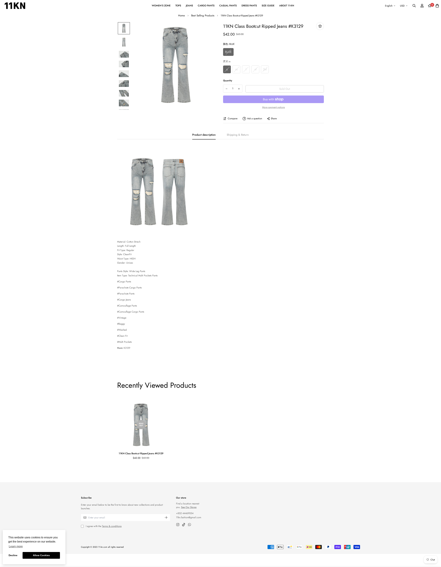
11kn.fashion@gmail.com (188, 517)
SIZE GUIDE (268, 5)
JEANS (189, 5)
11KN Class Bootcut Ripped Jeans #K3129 (141, 453)
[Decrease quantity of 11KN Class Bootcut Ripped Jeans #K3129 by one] (226, 89)
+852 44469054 (184, 513)
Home (181, 15)
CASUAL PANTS (228, 5)
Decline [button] (13, 555)
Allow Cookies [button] (41, 555)
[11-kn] (14, 5)
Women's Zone (161, 5)
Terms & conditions (112, 526)
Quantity (227, 80)
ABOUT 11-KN (286, 5)
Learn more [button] (16, 546)
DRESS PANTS (249, 5)
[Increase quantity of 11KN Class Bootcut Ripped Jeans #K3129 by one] (239, 89)
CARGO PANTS (206, 5)
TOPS (178, 5)
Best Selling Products (202, 15)
